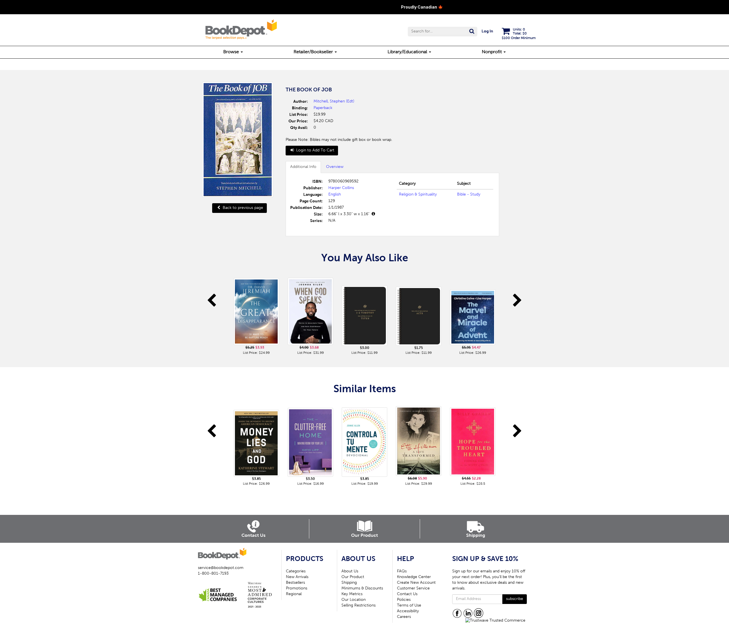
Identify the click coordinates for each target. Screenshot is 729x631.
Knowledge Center (414, 577)
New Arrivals (297, 577)
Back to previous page (242, 208)
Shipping (349, 583)
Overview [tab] (334, 167)
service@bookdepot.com (220, 568)
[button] (442, 31)
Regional (294, 594)
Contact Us (407, 594)
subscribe (514, 599)
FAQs (402, 572)
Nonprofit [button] (492, 52)
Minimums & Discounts (362, 589)
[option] (256, 313)
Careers (404, 617)
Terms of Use (409, 606)
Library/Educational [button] (408, 52)
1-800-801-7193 (213, 574)
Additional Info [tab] (303, 167)
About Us (349, 572)
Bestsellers (295, 583)
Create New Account (416, 583)
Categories (296, 572)
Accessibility (408, 611)
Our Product (352, 577)
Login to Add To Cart (314, 151)
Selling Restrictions (358, 606)
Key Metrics (352, 594)
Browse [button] (231, 52)
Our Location (353, 600)
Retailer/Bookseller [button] (314, 52)
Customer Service (413, 589)
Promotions (296, 589)
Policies (404, 600)
